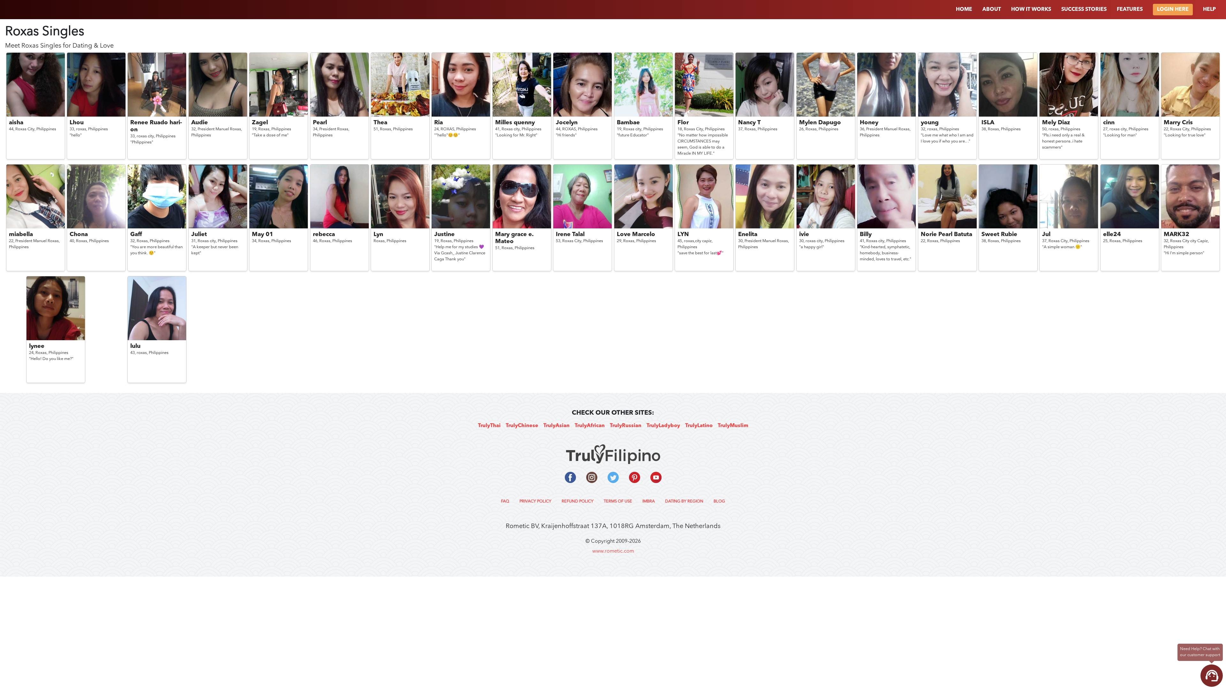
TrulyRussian (625, 425)
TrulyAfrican (590, 425)
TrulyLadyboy (663, 425)
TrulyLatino (699, 425)
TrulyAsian (556, 425)
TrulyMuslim (733, 425)
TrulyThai (489, 425)
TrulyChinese (522, 425)
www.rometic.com (613, 551)
